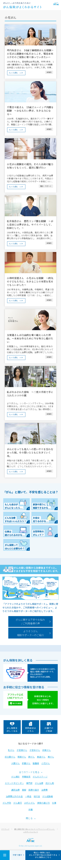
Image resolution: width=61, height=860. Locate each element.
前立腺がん (10, 756)
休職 (30, 809)
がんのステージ (40, 776)
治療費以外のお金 (14, 796)
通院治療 (15, 789)
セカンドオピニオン (14, 783)
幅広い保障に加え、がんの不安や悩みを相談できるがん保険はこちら (43, 855)
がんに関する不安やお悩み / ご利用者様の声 (30, 621)
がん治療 (39, 783)
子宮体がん (34, 750)
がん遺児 (17, 802)
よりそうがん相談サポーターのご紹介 (30, 633)
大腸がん (15, 763)
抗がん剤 (50, 783)
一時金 (28, 796)
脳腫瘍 (36, 763)
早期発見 (26, 776)
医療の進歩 (33, 789)
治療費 (44, 789)
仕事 (54, 802)
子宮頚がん (22, 750)
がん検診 (15, 776)
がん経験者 (47, 796)
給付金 (37, 796)
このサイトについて (30, 832)
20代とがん (29, 802)
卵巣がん (46, 750)
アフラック (5, 829)
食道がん (41, 756)
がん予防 (7, 802)
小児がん (45, 763)
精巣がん (22, 756)
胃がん (51, 756)
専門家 (29, 783)
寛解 (24, 789)
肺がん (31, 756)
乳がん (11, 750)
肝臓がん (26, 763)
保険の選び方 (43, 802)
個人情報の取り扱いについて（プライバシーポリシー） (34, 829)
